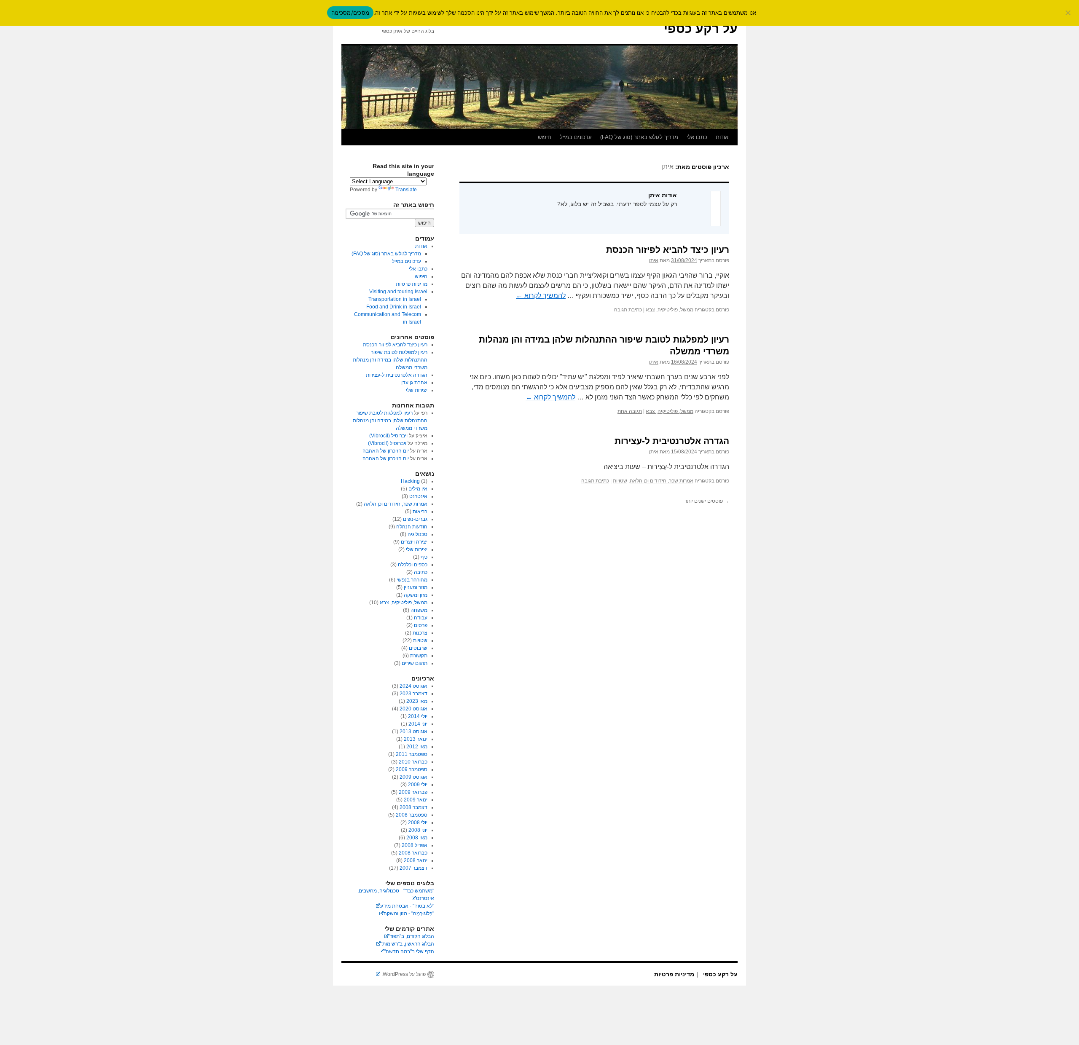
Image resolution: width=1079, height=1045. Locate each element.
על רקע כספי (701, 28)
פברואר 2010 (413, 762)
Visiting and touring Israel (398, 292)
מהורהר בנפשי (412, 580)
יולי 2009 (417, 785)
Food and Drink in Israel (393, 307)
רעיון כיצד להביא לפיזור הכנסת (667, 250)
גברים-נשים (415, 519)
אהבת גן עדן (414, 383)
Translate (406, 190)
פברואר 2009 (413, 792)
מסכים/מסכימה (350, 12)
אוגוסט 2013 (413, 731)
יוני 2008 (417, 830)
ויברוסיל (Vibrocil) (388, 436)
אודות (722, 137)
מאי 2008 (416, 838)
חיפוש (544, 137)
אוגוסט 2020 (413, 709)
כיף (424, 557)
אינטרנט (418, 496)
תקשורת (418, 656)
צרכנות (420, 633)
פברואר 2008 (413, 853)
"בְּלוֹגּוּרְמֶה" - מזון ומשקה (409, 913)
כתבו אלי (697, 137)
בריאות (420, 511)
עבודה (420, 618)
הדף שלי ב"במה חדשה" (409, 951)
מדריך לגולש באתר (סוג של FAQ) (639, 137)
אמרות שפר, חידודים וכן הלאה (661, 481)
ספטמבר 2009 (411, 769)
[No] (1068, 12)
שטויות (620, 481)
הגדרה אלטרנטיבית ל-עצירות (672, 441)
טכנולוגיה (417, 534)
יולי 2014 (417, 716)
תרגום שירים (414, 663)
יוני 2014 (417, 724)
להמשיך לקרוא (541, 295)
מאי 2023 (416, 701)
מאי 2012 (416, 747)
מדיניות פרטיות (411, 284)
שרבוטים (418, 648)
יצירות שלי (416, 390)
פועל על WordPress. (403, 974)
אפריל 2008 (414, 845)
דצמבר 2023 (413, 694)
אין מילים (417, 489)
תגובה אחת (629, 411)
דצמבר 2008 (413, 807)
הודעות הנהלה (411, 527)
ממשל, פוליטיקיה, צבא (669, 310)
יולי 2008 (417, 822)
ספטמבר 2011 (411, 754)
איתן (667, 166)
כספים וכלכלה (412, 565)
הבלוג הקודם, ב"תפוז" (411, 936)
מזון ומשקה (415, 595)
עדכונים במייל (576, 137)
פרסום (420, 625)
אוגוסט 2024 (413, 686)
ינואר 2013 (415, 739)
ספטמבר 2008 (411, 815)
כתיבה (420, 572)
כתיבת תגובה (628, 310)
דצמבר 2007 (413, 868)
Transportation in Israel (394, 299)
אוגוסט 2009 (413, 777)
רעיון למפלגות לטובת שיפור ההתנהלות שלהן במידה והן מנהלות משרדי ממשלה (390, 359)
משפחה (419, 610)
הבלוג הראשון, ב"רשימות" (407, 944)
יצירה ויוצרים (414, 542)
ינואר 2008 (415, 860)
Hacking (410, 481)
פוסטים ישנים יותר (706, 501)
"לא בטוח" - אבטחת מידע (407, 906)
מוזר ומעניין (415, 587)
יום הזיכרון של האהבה (385, 451)
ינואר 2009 (415, 800)
